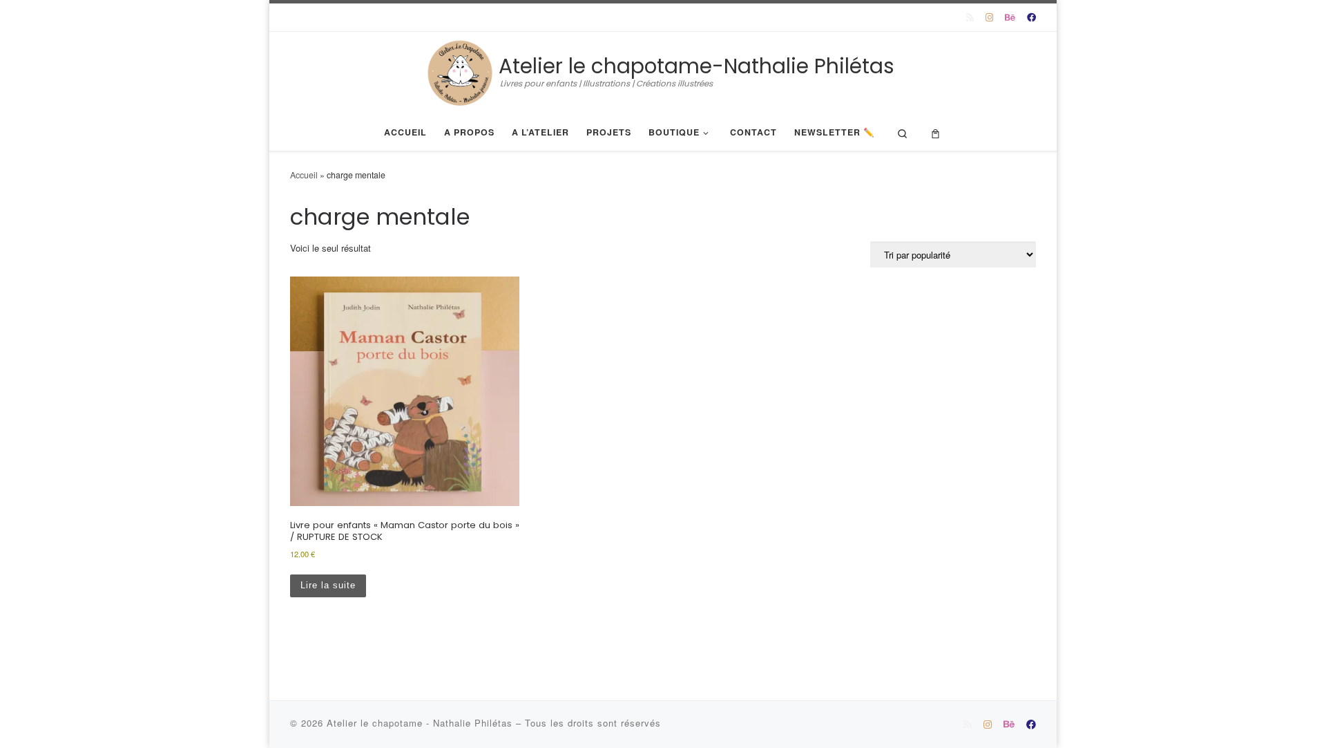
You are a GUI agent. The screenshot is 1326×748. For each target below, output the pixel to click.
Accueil (304, 175)
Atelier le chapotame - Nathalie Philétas (421, 722)
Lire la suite (328, 585)
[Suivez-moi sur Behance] (1010, 17)
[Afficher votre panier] (935, 132)
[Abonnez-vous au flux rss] (970, 17)
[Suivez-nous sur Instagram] (989, 17)
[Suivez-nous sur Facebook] (1031, 17)
